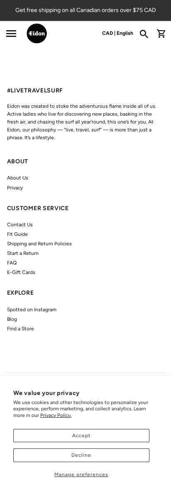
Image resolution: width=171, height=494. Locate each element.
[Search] (147, 33)
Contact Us (20, 225)
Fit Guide (17, 234)
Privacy (15, 188)
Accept (81, 435)
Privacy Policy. (55, 415)
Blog (12, 319)
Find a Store (20, 329)
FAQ (12, 263)
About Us (17, 178)
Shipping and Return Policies (39, 244)
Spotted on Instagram (31, 309)
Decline (81, 455)
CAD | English (117, 33)
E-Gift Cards (21, 272)
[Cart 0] (161, 33)
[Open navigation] (11, 33)
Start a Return (23, 253)
